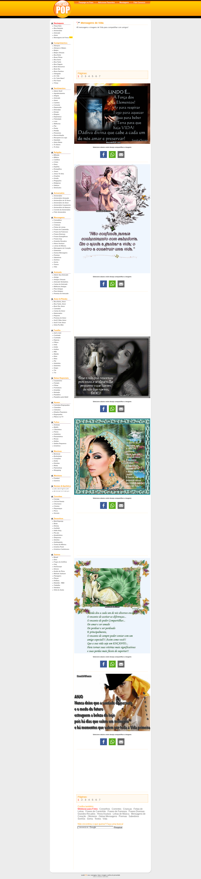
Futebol (56, 478)
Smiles (56, 441)
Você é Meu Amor (60, 320)
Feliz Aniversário (60, 212)
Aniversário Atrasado (61, 198)
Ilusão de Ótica (59, 571)
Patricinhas (58, 468)
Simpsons (57, 537)
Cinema (56, 506)
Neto (55, 358)
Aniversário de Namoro (62, 207)
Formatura (57, 388)
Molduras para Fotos (88, 809)
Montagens (124, 2)
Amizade (57, 33)
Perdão (56, 130)
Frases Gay (58, 239)
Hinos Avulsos (59, 243)
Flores (56, 432)
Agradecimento (59, 93)
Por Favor (57, 80)
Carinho (57, 103)
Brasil (56, 557)
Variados (57, 587)
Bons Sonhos (59, 71)
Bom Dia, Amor (59, 306)
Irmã (55, 344)
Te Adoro (57, 144)
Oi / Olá (56, 76)
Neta (55, 356)
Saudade (57, 140)
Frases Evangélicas (61, 236)
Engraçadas (58, 414)
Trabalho (57, 585)
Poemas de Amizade (61, 293)
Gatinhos (57, 434)
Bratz (56, 523)
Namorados (58, 313)
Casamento (58, 381)
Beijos (56, 50)
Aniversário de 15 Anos (62, 200)
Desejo (56, 112)
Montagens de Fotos (61, 37)
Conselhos (58, 220)
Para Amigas (58, 289)
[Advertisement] (112, 49)
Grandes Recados (60, 241)
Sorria (56, 262)
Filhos (56, 342)
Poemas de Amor (60, 318)
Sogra (56, 368)
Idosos (56, 569)
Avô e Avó (57, 333)
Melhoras (57, 123)
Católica (57, 160)
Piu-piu (56, 533)
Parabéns (57, 394)
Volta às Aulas (59, 590)
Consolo (57, 105)
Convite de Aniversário (62, 210)
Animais (57, 425)
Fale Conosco (139, 2)
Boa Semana (58, 28)
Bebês (56, 427)
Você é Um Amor (60, 322)
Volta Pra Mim (59, 325)
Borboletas (58, 456)
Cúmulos (57, 410)
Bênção (56, 155)
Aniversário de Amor (61, 203)
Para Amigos (58, 291)
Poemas (57, 255)
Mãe (55, 351)
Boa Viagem (58, 64)
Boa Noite (57, 55)
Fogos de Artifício (60, 562)
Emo (55, 559)
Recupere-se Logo (60, 137)
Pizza (56, 511)
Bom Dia (57, 69)
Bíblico (56, 157)
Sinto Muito (58, 142)
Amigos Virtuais (59, 279)
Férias (56, 385)
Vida (55, 267)
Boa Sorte (57, 59)
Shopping (57, 470)
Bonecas (57, 454)
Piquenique (58, 508)
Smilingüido (58, 542)
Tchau (56, 83)
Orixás (56, 178)
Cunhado (57, 337)
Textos (56, 264)
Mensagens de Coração (62, 248)
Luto (55, 121)
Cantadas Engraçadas (62, 405)
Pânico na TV (58, 417)
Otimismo (57, 250)
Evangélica (58, 169)
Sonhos (56, 260)
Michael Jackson (60, 573)
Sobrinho (57, 365)
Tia (55, 370)
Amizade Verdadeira (61, 282)
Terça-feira (57, 26)
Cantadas (57, 308)
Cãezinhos (58, 429)
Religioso (57, 183)
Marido (56, 354)
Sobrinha (57, 363)
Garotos (57, 480)
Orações (57, 176)
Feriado (56, 383)
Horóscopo (58, 566)
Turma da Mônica (60, 544)
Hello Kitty (57, 530)
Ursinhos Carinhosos (61, 549)
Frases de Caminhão (61, 229)
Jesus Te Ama (59, 174)
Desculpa (57, 109)
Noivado (57, 392)
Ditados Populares (60, 412)
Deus (56, 164)
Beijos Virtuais (59, 52)
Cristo (56, 162)
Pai (55, 361)
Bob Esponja (58, 521)
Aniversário (58, 30)
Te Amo (56, 147)
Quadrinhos (58, 535)
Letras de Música (60, 246)
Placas (56, 578)
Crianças (57, 225)
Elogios (56, 114)
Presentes (57, 133)
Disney (56, 526)
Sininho (56, 540)
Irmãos (56, 349)
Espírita (56, 167)
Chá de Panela (59, 501)
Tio (55, 372)
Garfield (57, 528)
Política (56, 580)
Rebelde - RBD (59, 583)
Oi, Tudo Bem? (59, 78)
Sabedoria (57, 257)
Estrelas (57, 463)
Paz (55, 126)
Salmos (56, 185)
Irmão (56, 347)
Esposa (56, 340)
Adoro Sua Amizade (61, 275)
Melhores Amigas (60, 286)
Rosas (56, 439)
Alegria (56, 96)
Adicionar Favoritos (106, 2)
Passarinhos (58, 436)
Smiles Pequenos (60, 443)
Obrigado (57, 73)
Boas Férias (58, 57)
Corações (57, 458)
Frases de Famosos (61, 232)
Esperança (57, 116)
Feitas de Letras (59, 227)
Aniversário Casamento (62, 205)
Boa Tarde (57, 62)
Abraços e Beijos (60, 48)
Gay (55, 564)
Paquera (57, 315)
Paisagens (57, 576)
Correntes (57, 222)
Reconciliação (59, 135)
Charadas (57, 407)
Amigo (56, 277)
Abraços (57, 45)
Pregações (57, 181)
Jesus (56, 171)
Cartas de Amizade (60, 284)
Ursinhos (57, 446)
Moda (56, 465)
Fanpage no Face (86, 2)
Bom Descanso (59, 66)
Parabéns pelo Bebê (61, 397)
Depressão (58, 107)
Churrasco (57, 504)
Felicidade (57, 119)
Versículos (57, 187)
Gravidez (57, 390)
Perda (56, 128)
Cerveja (56, 499)
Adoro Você (58, 91)
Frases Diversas (59, 234)
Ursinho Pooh (59, 547)
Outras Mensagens (60, 253)
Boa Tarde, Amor (60, 304)
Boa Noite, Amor (60, 301)
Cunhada (57, 335)
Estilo (56, 461)
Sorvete (56, 513)
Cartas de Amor (59, 311)
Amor (56, 35)
